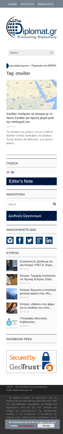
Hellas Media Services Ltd (19, 390)
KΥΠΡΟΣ (12, 253)
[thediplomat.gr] (31, 37)
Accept (46, 425)
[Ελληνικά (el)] (12, 172)
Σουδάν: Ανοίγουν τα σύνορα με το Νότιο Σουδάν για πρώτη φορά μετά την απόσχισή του (30, 118)
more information (26, 425)
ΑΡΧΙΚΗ (12, 4)
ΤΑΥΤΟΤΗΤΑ (27, 4)
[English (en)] (7, 172)
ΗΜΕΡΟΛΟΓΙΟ (45, 4)
